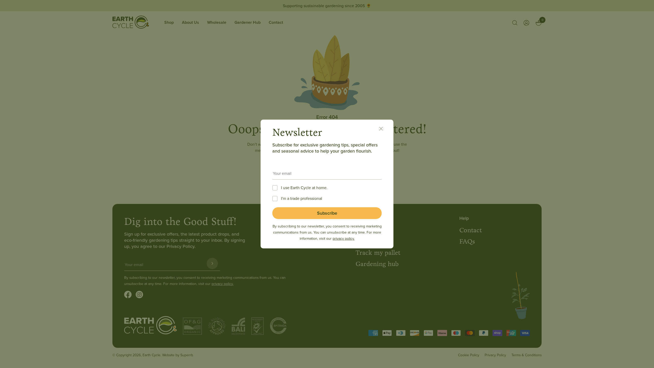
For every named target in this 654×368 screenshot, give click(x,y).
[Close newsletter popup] (383, 129)
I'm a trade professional (301, 198)
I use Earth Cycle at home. (304, 187)
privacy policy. (344, 238)
